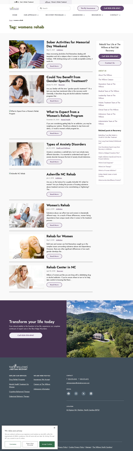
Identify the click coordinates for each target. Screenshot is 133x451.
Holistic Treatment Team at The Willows (109, 104)
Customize (13, 444)
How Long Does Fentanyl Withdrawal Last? (110, 142)
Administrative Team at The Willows (108, 122)
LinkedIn (91, 393)
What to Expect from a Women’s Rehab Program (65, 114)
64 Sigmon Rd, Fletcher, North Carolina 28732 (82, 410)
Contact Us (110, 63)
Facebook (68, 393)
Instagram (76, 393)
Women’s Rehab (58, 205)
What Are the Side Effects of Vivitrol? (110, 180)
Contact (114, 15)
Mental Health (65, 120)
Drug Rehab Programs (17, 379)
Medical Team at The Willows (109, 91)
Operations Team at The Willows (107, 85)
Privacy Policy (62, 447)
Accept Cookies (47, 444)
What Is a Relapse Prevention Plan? (109, 153)
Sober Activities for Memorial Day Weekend (68, 44)
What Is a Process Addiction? (107, 170)
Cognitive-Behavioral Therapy (19, 391)
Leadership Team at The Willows (107, 96)
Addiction (60, 50)
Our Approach (30, 15)
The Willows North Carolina (102, 447)
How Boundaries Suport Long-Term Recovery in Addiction (109, 148)
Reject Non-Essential (30, 444)
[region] (30, 437)
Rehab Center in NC (61, 267)
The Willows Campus (106, 79)
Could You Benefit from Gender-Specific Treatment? (67, 79)
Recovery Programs (55, 15)
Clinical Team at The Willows (108, 110)
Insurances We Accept (42, 379)
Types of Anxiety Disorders (66, 144)
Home (14, 15)
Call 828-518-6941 (112, 8)
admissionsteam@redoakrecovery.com (77, 383)
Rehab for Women (60, 236)
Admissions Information (42, 389)
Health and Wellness (63, 148)
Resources (96, 15)
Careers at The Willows (42, 384)
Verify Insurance (88, 8)
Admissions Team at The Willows (107, 115)
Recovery (62, 85)
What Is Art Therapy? (105, 167)
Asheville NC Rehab (61, 174)
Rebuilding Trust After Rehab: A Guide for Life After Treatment (108, 136)
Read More (54, 66)
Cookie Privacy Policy (76, 447)
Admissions (78, 15)
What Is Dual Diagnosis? (106, 163)
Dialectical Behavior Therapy (19, 396)
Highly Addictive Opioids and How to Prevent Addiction (110, 158)
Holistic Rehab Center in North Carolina (108, 175)
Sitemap (88, 447)
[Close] (54, 427)
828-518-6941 (72, 379)
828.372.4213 (84, 379)
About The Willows (105, 75)
